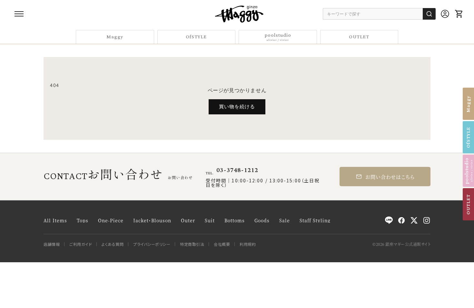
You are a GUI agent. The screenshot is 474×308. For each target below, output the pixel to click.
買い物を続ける (237, 106)
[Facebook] (401, 220)
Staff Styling (315, 220)
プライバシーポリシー (151, 244)
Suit (210, 220)
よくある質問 (112, 244)
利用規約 (248, 244)
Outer (188, 220)
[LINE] (389, 220)
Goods (262, 220)
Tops (82, 220)
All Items (55, 220)
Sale (284, 220)
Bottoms (234, 220)
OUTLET (359, 37)
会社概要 (222, 244)
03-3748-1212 (237, 170)
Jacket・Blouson (152, 220)
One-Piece (110, 220)
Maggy (114, 37)
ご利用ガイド (80, 244)
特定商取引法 (192, 244)
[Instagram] (426, 220)
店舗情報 (52, 244)
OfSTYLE (196, 37)
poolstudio (277, 37)
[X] (414, 220)
